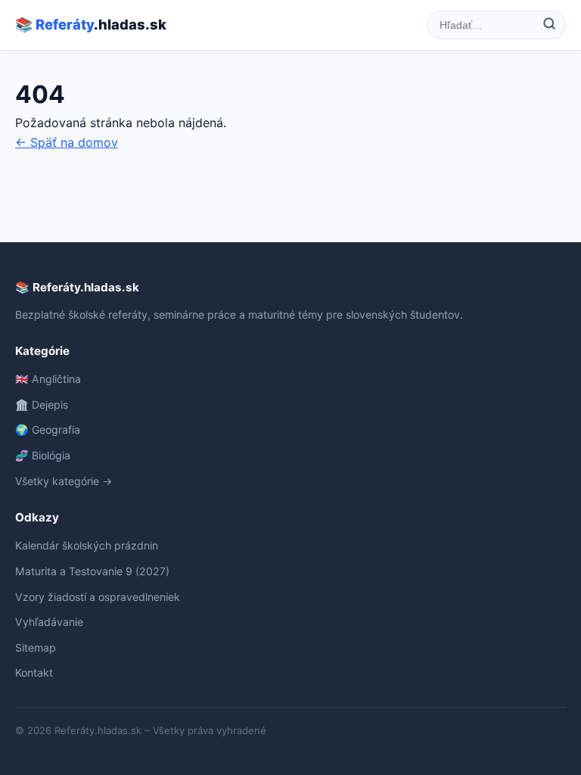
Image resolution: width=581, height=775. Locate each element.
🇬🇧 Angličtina (48, 378)
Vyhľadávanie (49, 621)
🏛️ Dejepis (41, 404)
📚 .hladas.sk (90, 24)
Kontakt (34, 672)
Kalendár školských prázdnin (86, 545)
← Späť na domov (66, 142)
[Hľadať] (549, 25)
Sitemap (35, 647)
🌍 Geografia (47, 429)
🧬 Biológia (42, 455)
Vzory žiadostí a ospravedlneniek (97, 596)
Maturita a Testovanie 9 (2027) (92, 571)
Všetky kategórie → (63, 481)
